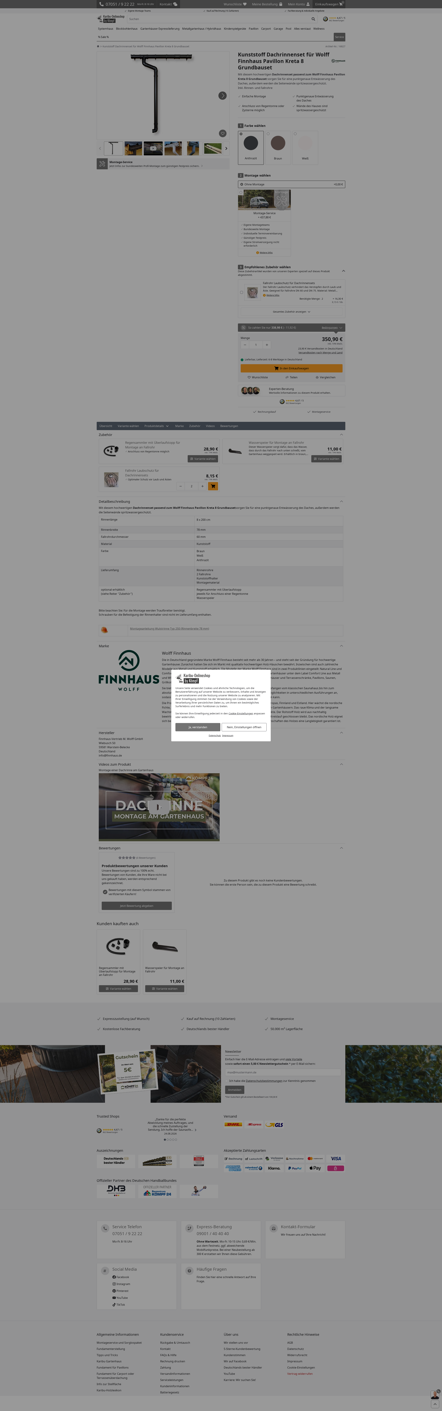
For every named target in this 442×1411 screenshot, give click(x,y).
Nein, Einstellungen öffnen (244, 727)
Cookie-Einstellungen (241, 713)
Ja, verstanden (198, 727)
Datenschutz (215, 735)
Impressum (227, 735)
